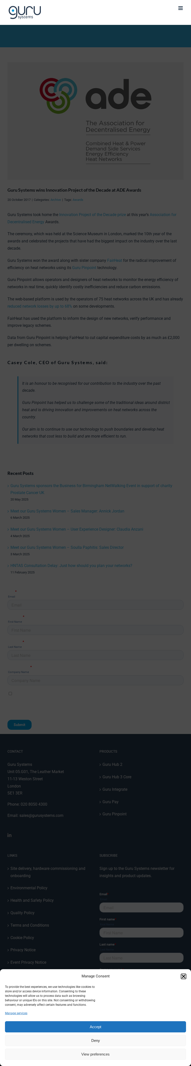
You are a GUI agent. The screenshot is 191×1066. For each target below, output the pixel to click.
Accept (95, 1027)
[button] (183, 976)
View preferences (95, 1054)
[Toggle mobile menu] (181, 8)
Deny (95, 1040)
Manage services (16, 1013)
